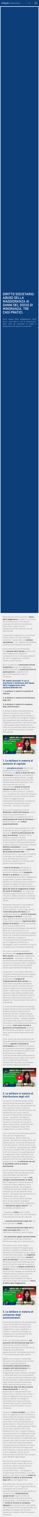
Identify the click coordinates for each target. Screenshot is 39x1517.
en (29, 3)
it (26, 3)
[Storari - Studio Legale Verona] (11, 3)
